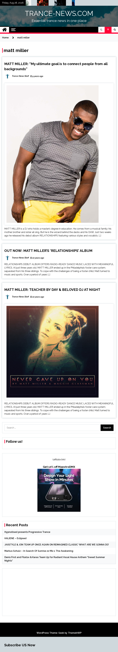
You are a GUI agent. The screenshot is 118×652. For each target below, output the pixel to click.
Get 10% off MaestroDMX (59, 466)
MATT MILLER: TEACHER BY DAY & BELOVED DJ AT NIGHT (52, 290)
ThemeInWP (75, 633)
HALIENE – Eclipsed (15, 538)
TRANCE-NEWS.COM (59, 13)
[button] (101, 30)
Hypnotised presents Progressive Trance (27, 532)
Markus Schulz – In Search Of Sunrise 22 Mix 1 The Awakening (38, 551)
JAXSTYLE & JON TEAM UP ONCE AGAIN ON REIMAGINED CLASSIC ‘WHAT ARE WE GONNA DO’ (56, 544)
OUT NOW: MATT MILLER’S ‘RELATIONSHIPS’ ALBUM (48, 251)
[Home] (4, 30)
